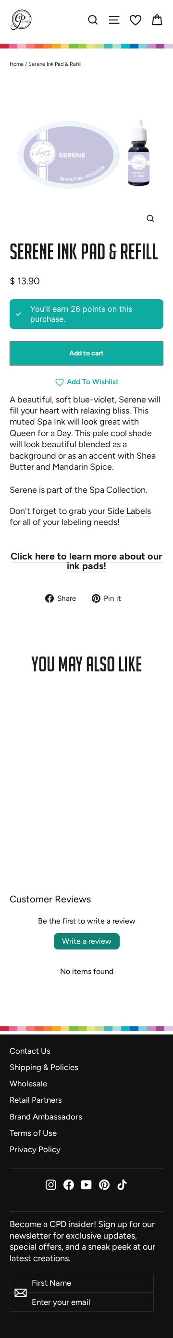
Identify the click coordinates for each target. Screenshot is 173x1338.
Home (17, 64)
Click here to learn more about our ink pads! (86, 561)
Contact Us (30, 1051)
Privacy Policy (35, 1149)
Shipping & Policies (44, 1067)
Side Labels (128, 511)
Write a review (86, 941)
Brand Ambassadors (46, 1116)
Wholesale (28, 1083)
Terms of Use (33, 1133)
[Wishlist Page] (135, 20)
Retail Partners (36, 1100)
